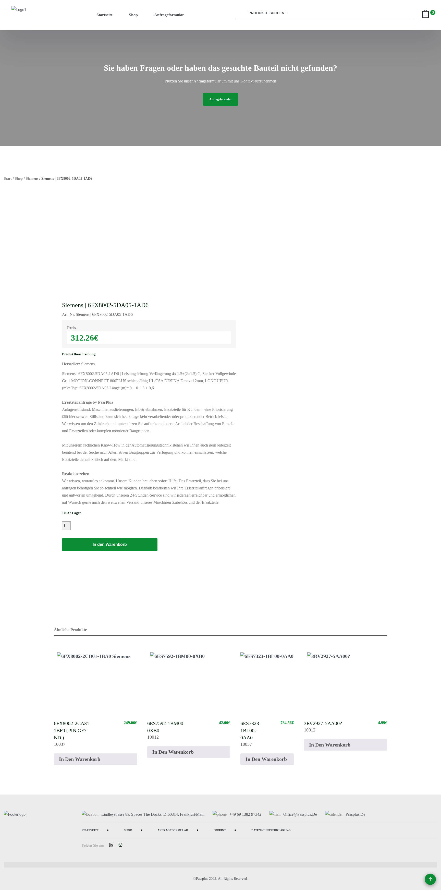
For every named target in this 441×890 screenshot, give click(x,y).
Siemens (32, 179)
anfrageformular (220, 99)
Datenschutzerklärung (271, 830)
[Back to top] (430, 879)
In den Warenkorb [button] (79, 759)
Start (8, 179)
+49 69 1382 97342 (245, 814)
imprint (220, 830)
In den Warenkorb (110, 544)
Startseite (104, 15)
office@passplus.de (300, 814)
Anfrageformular (169, 15)
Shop (133, 15)
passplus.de (355, 814)
